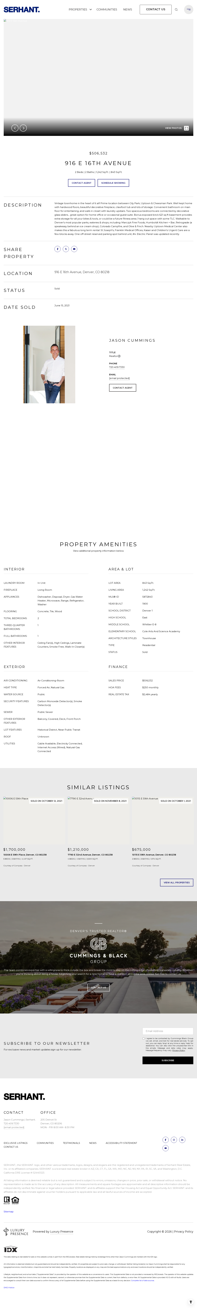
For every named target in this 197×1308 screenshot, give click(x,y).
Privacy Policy (178, 1050)
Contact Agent (81, 183)
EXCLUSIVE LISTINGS (16, 1143)
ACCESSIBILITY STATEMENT (121, 1143)
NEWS (127, 9)
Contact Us (155, 9)
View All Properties (177, 882)
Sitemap (9, 1211)
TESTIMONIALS (71, 1143)
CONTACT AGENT (123, 387)
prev (14, 128)
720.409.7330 (117, 367)
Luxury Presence (61, 1231)
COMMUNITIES (106, 9)
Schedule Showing (113, 183)
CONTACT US (11, 1147)
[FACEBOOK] (166, 1140)
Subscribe (168, 1060)
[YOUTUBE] (166, 1148)
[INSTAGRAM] (174, 1140)
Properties (78, 9)
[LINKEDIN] (182, 1140)
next (23, 128)
